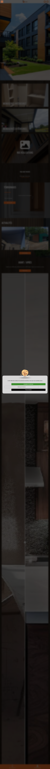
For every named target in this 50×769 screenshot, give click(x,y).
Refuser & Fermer (22, 387)
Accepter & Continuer (28, 384)
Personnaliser (28, 389)
